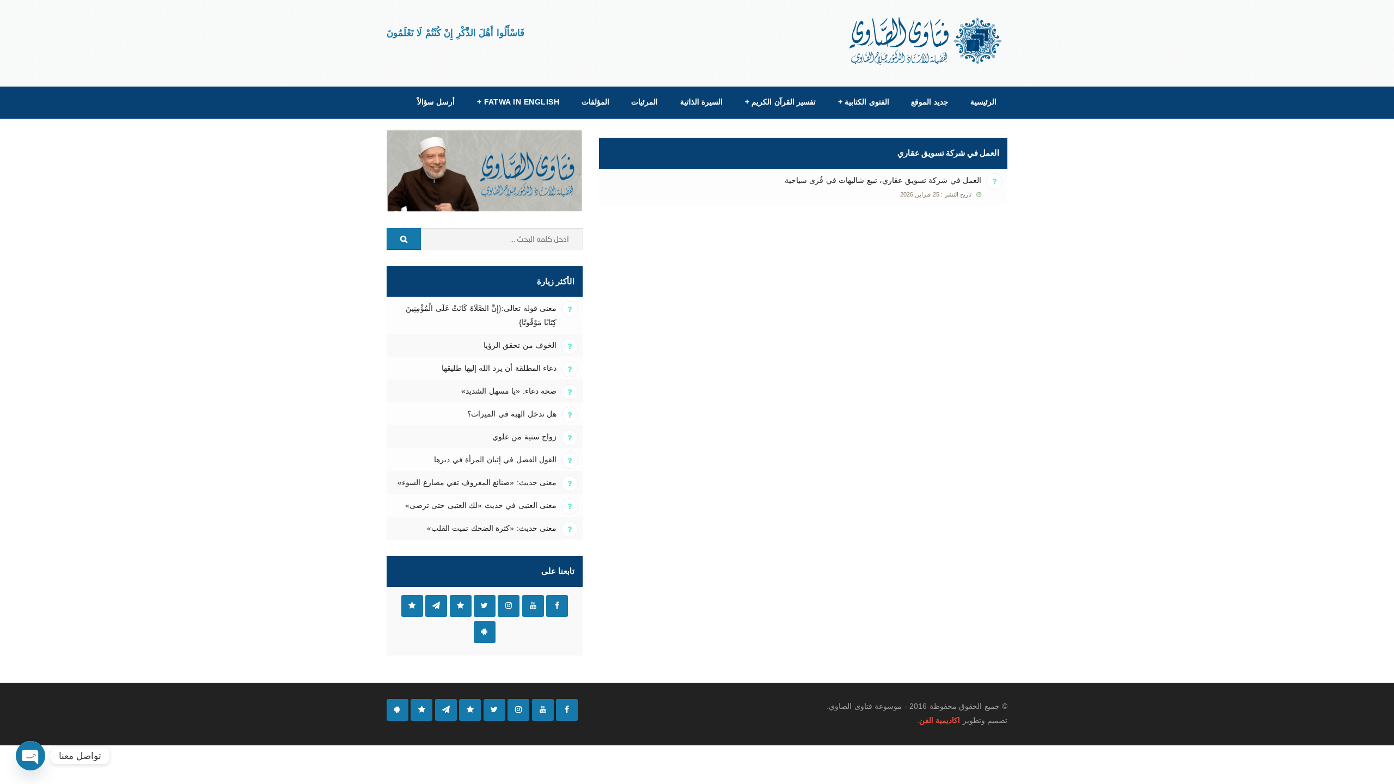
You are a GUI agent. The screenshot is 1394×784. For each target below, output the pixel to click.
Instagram (508, 606)
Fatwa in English (518, 101)
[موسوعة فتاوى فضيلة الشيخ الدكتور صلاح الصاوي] (926, 41)
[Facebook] (567, 710)
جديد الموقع (929, 101)
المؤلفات (595, 101)
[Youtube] (543, 710)
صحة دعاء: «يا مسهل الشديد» (509, 391)
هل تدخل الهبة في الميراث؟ (512, 413)
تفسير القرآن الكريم (780, 101)
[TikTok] (470, 710)
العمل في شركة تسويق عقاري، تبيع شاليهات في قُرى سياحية (883, 180)
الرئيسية (983, 101)
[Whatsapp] (421, 710)
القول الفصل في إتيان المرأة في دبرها (495, 459)
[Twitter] (494, 710)
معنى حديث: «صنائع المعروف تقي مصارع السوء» (477, 482)
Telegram (436, 606)
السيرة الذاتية (701, 101)
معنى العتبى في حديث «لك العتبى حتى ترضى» (481, 505)
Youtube (533, 606)
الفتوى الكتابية (863, 101)
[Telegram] (446, 710)
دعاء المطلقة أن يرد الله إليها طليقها (499, 368)
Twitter (485, 606)
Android (485, 632)
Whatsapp (412, 606)
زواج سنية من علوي (524, 436)
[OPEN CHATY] (30, 755)
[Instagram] (518, 710)
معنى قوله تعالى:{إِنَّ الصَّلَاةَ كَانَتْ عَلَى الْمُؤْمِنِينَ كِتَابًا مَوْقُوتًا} (481, 315)
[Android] (397, 710)
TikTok (461, 606)
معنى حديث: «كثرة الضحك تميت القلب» (492, 528)
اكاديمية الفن (939, 720)
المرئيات (644, 101)
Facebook (557, 606)
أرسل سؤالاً (436, 101)
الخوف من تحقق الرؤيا (520, 345)
